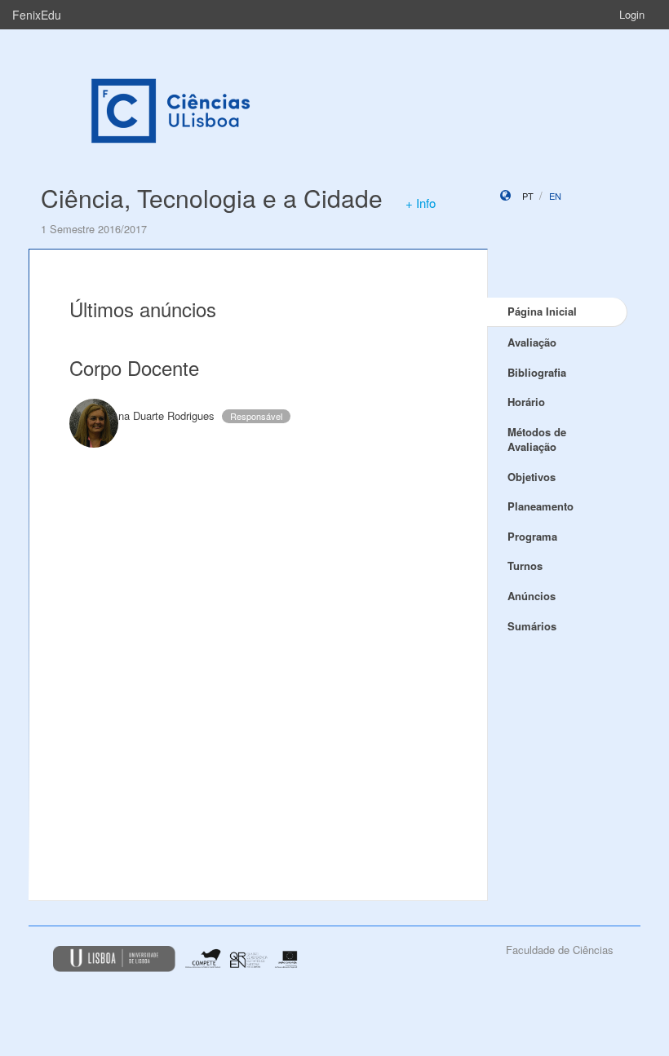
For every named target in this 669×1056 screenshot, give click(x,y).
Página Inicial (542, 311)
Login (632, 14)
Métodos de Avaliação (536, 439)
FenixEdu (36, 15)
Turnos (525, 565)
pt (528, 195)
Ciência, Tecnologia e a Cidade (212, 197)
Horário (526, 401)
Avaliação (531, 342)
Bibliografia (536, 372)
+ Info (420, 202)
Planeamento (540, 506)
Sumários (531, 626)
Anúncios (531, 595)
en (555, 195)
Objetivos (531, 476)
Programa (532, 536)
